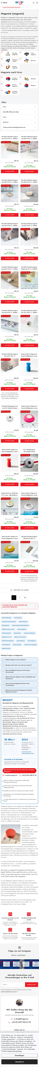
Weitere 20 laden (21, 590)
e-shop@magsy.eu (11, 775)
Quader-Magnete (22, 629)
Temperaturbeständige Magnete (20, 625)
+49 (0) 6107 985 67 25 (29, 775)
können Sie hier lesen (15, 1051)
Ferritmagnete (18, 617)
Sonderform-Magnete (29, 633)
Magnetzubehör (6, 648)
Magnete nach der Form (8, 629)
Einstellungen (19, 1055)
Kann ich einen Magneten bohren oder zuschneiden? (17, 684)
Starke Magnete (21, 640)
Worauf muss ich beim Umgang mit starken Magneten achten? (19, 691)
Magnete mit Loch (6, 637)
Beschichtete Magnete (8, 640)
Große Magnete (6, 644)
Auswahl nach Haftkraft (30, 644)
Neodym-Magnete (6, 617)
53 (25, 598)
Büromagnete (5, 625)
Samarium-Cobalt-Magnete (9, 621)
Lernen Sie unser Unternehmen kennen (28, 752)
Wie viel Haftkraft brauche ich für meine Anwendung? (18, 671)
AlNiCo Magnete (23, 621)
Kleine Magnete (32, 640)
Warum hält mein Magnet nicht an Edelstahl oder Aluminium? (21, 677)
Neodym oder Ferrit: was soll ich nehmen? (19, 665)
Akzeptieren (19, 1062)
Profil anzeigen (18, 955)
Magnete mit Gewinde (20, 637)
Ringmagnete (17, 633)
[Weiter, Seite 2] (19, 597)
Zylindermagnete (6, 633)
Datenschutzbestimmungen (8, 991)
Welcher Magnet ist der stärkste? (16, 659)
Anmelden (31, 985)
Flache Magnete (17, 644)
